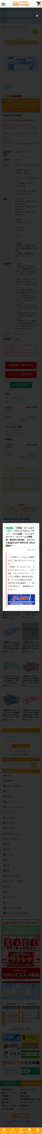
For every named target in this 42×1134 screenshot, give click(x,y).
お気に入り (12, 1132)
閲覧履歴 (21, 1132)
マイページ (37, 1132)
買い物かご (29, 1132)
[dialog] (21, 567)
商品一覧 (4, 1132)
